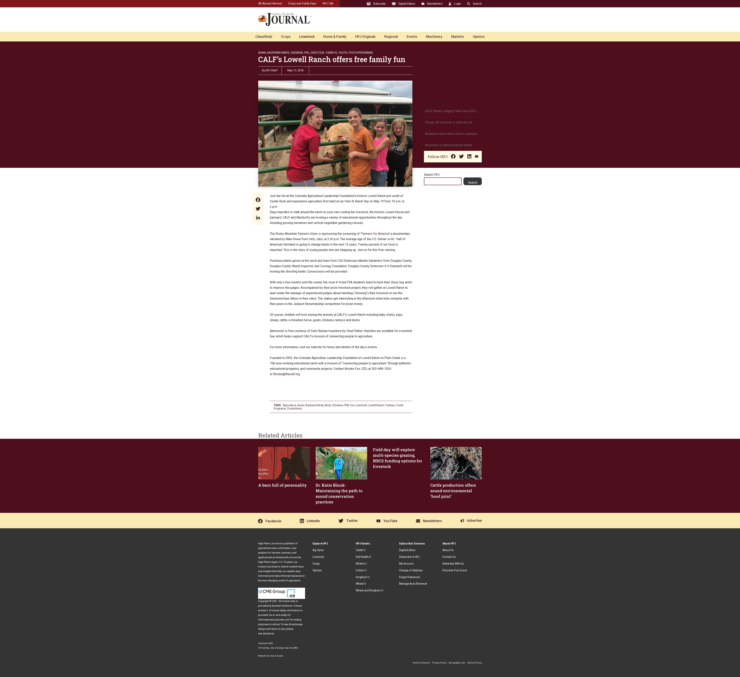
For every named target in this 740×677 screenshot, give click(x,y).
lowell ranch (376, 405)
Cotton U (361, 570)
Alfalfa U (361, 563)
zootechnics (294, 408)
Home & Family (334, 37)
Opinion (479, 37)
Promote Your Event (454, 570)
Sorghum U (362, 577)
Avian (301, 405)
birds (328, 405)
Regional (391, 37)
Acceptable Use (457, 663)
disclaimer (268, 633)
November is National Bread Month (448, 145)
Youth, (343, 52)
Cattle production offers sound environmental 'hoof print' (453, 491)
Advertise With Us (453, 563)
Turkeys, (331, 52)
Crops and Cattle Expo (302, 3)
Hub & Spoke (276, 656)
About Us (448, 550)
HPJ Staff (272, 70)
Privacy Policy (439, 663)
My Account (406, 563)
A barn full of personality (282, 485)
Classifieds (263, 37)
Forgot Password (409, 577)
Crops (285, 37)
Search (472, 182)
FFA (346, 405)
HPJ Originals (365, 37)
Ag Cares (318, 550)
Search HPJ (432, 174)
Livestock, (317, 52)
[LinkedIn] (258, 218)
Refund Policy (475, 663)
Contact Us (449, 556)
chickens (337, 405)
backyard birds (315, 405)
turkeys (390, 405)
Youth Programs (361, 52)
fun (352, 405)
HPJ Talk (328, 3)
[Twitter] (258, 209)
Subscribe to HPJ (409, 556)
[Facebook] (258, 200)
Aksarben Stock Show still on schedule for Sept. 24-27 (453, 134)
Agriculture (289, 405)
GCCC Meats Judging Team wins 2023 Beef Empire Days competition (453, 111)
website (316, 347)
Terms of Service (421, 663)
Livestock (306, 37)
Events (412, 37)
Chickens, (297, 52)
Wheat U (361, 583)
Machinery (434, 37)
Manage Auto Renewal (413, 583)
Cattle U (360, 550)
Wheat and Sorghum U (369, 590)
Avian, (262, 52)
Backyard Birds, (278, 52)
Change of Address (411, 570)
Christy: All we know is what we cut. (449, 122)
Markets (457, 37)
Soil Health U (363, 556)
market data (288, 601)
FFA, (306, 52)
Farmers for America (375, 234)
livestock (361, 405)
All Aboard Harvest (270, 3)
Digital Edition (407, 550)
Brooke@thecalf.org (286, 374)
